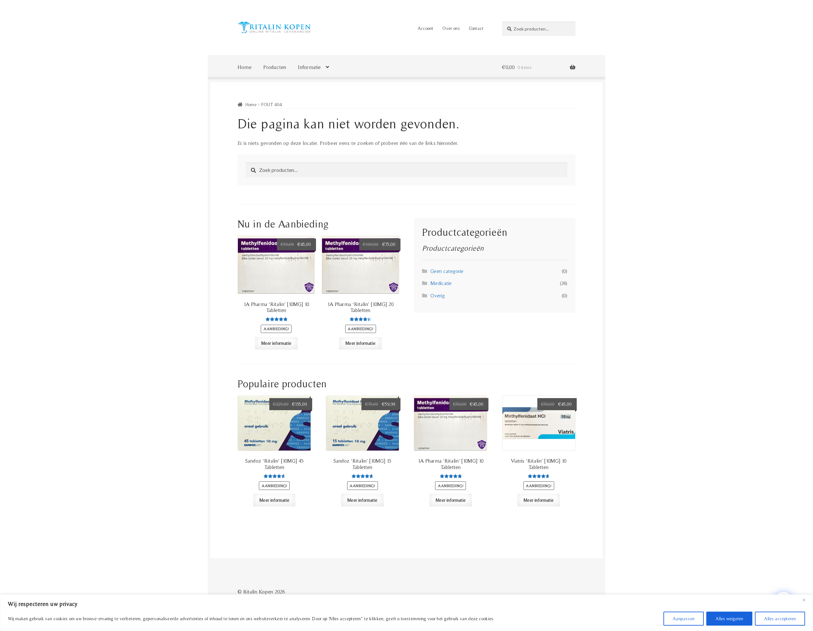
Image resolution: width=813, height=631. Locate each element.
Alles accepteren (780, 618)
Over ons (451, 28)
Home (245, 67)
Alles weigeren (729, 618)
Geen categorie (446, 271)
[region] (406, 612)
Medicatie (441, 283)
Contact (476, 28)
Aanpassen (684, 618)
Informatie (309, 67)
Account (425, 28)
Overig (437, 295)
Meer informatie (276, 343)
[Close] (806, 600)
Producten (274, 67)
